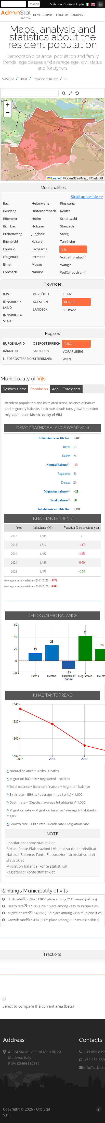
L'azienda (55, 4)
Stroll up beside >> (87, 196)
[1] (69, 464)
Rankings (77, 15)
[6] (30, 912)
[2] (69, 490)
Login (80, 4)
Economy (62, 15)
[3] (69, 499)
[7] (27, 919)
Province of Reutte (45, 79)
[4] (23, 898)
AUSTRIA (8, 79)
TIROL (23, 79)
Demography (42, 15)
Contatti (69, 4)
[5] (25, 905)
